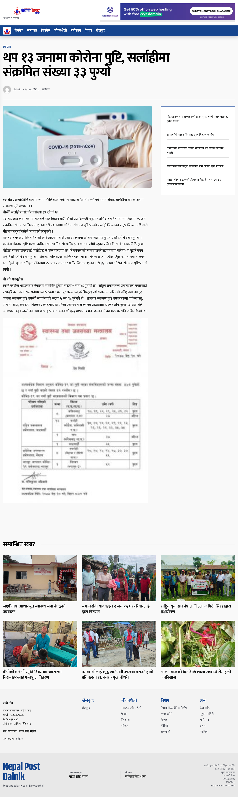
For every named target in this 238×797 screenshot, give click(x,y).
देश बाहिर (205, 708)
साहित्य (204, 731)
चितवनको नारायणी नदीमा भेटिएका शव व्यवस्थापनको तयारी (195, 150)
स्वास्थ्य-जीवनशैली (131, 708)
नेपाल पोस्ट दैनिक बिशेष (174, 708)
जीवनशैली (60, 30)
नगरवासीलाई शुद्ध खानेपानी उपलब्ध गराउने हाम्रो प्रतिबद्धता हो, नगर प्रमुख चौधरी (117, 675)
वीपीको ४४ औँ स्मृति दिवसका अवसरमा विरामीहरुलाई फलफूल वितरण (32, 675)
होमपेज (19, 30)
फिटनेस (125, 719)
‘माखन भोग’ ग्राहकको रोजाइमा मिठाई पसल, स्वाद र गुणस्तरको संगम (194, 182)
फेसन (124, 713)
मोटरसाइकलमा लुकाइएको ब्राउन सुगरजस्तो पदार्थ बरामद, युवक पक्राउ (197, 119)
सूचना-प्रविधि (207, 713)
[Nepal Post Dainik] (7, 31)
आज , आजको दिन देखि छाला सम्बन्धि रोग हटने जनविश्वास (196, 675)
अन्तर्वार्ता (165, 731)
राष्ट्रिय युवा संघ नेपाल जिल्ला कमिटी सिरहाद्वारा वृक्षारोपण (196, 609)
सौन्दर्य (124, 725)
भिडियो (164, 725)
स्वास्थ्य (7, 47)
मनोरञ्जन (76, 30)
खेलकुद (100, 30)
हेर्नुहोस (19, 738)
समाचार (32, 30)
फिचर (164, 719)
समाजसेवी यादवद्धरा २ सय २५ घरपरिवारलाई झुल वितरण (116, 609)
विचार (88, 30)
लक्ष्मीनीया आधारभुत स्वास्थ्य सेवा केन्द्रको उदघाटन (34, 609)
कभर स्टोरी (166, 713)
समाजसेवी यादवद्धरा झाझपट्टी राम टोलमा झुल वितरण (195, 166)
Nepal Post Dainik (21, 772)
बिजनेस (45, 30)
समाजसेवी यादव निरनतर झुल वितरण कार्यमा (190, 134)
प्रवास (203, 725)
